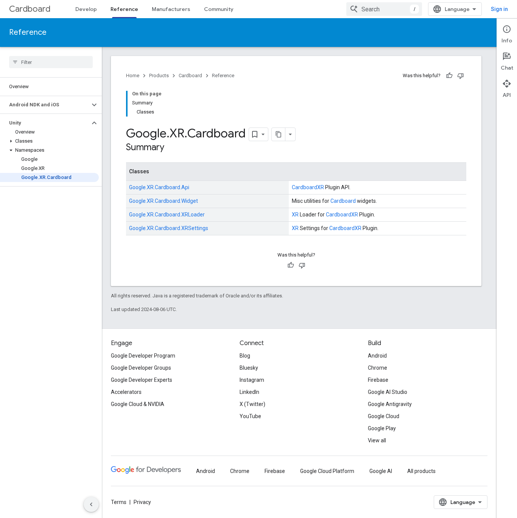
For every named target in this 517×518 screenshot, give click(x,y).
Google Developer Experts (141, 380)
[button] (45, 104)
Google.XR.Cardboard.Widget (163, 201)
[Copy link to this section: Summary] (171, 147)
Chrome (377, 368)
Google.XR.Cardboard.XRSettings (168, 228)
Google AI (380, 471)
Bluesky (249, 368)
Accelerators (126, 392)
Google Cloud (383, 416)
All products (421, 471)
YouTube (250, 416)
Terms (118, 502)
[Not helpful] (460, 75)
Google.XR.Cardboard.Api (159, 187)
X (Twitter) (252, 404)
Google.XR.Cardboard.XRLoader (167, 215)
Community (219, 9)
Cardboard (29, 9)
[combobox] (384, 9)
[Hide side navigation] (91, 504)
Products (159, 75)
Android (377, 356)
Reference (124, 9)
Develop (86, 9)
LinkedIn (249, 392)
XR (320, 187)
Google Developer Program (143, 356)
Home (132, 75)
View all (377, 440)
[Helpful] (449, 75)
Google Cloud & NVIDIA (137, 404)
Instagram (252, 380)
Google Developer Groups (141, 368)
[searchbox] (51, 62)
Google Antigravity (390, 404)
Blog (245, 356)
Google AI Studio (387, 392)
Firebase (378, 380)
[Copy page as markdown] (278, 134)
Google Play (382, 428)
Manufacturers (171, 9)
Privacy (142, 502)
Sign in (499, 9)
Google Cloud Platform (327, 471)
